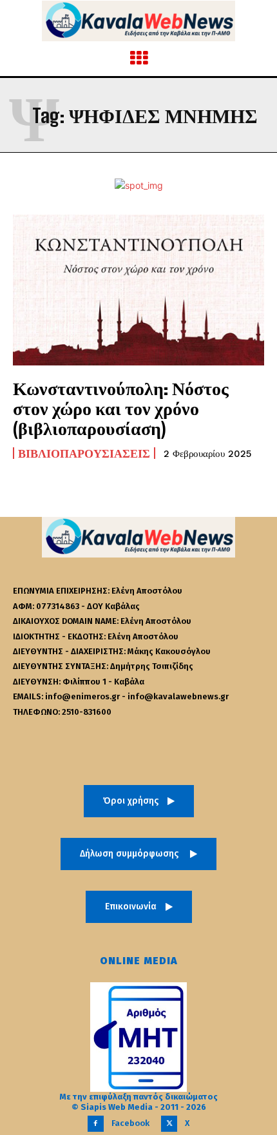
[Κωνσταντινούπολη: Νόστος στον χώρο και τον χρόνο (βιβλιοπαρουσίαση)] (138, 290)
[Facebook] (96, 1124)
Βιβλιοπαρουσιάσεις (84, 453)
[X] (169, 1124)
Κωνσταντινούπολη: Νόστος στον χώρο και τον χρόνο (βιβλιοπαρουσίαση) (121, 408)
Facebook (130, 1123)
